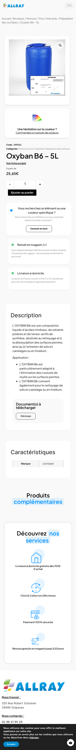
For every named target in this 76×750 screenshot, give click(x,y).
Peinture (23, 148)
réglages (34, 737)
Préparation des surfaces (57, 148)
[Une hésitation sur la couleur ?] (37, 118)
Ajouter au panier (22, 192)
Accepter (11, 744)
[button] (60, 45)
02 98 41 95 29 (12, 722)
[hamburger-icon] (69, 5)
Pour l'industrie (36, 148)
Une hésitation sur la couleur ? (37, 129)
